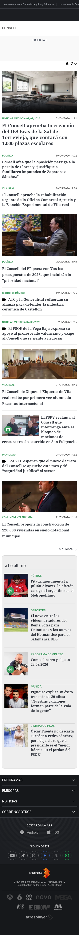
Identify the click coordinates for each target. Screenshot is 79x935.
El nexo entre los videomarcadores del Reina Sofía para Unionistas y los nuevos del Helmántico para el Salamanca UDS (51, 628)
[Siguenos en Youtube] (12, 855)
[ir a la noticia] (16, 585)
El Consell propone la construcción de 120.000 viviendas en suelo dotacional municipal (35, 530)
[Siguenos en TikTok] (23, 855)
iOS (56, 832)
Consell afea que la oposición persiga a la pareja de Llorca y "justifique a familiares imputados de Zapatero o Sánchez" (38, 169)
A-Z (70, 63)
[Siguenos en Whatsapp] (67, 855)
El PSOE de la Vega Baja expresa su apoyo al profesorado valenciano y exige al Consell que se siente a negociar (38, 333)
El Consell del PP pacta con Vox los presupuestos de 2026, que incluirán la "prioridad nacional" (36, 274)
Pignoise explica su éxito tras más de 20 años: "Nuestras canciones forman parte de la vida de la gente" (52, 701)
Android (32, 832)
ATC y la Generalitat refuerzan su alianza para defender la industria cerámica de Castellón (35, 304)
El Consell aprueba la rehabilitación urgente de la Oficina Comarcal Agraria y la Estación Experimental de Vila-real (39, 199)
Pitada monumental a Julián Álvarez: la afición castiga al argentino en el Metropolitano (52, 588)
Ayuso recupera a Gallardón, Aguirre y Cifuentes (29, 4)
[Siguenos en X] (56, 855)
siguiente (65, 549)
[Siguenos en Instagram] (34, 855)
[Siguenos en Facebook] (45, 855)
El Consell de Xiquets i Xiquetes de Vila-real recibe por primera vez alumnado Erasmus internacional (37, 397)
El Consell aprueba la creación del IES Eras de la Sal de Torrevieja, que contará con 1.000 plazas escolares (38, 134)
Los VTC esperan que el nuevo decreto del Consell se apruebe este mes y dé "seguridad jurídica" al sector (39, 465)
